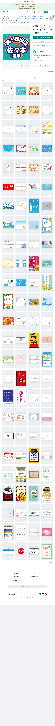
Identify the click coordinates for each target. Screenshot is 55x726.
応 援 (35, 65)
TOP (34, 55)
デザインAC (31, 597)
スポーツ (41, 65)
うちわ (45, 60)
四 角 (40, 60)
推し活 (35, 60)
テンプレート (28, 12)
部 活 (46, 65)
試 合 (35, 68)
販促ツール (38, 55)
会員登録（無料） (6, 22)
